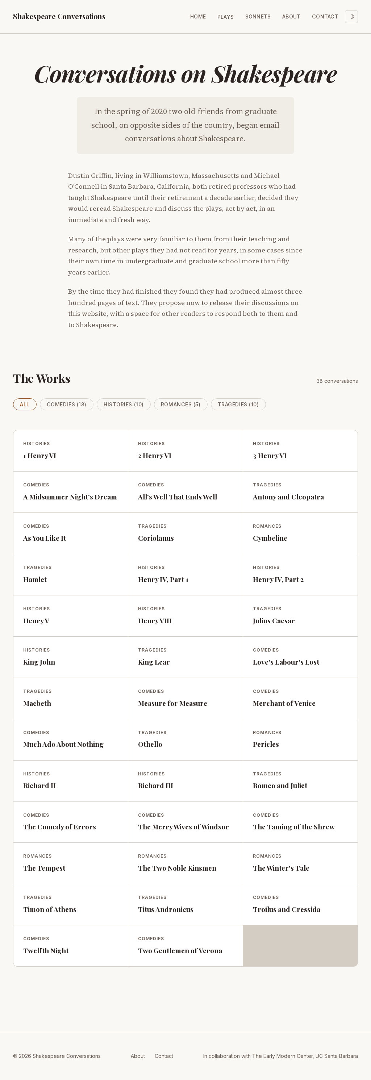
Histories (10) (124, 404)
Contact (325, 16)
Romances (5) (181, 404)
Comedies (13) (67, 404)
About (291, 16)
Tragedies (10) (238, 404)
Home (198, 16)
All (25, 404)
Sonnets (258, 16)
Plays (225, 17)
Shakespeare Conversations (59, 16)
